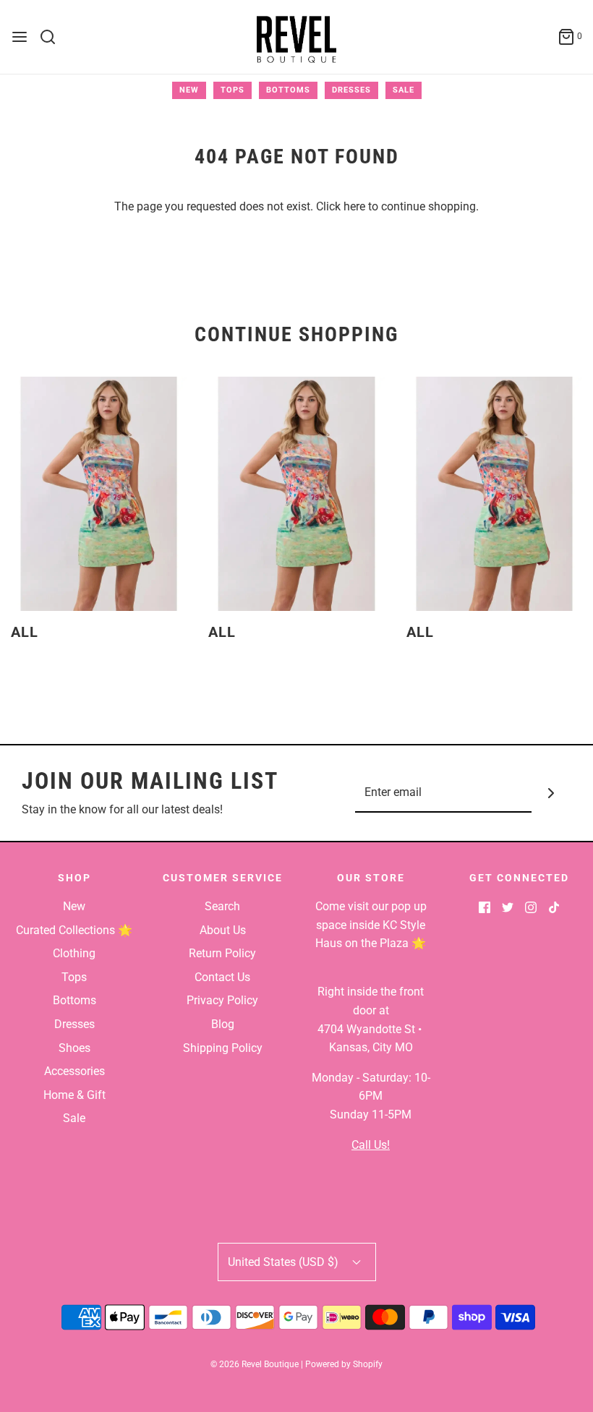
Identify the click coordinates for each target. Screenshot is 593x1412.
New (189, 90)
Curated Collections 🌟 (74, 930)
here (354, 206)
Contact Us (222, 977)
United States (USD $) (284, 1262)
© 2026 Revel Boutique (254, 1364)
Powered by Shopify (344, 1364)
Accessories (74, 1071)
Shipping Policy (223, 1048)
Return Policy (222, 953)
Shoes (74, 1048)
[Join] (551, 793)
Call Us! (370, 1145)
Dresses (351, 90)
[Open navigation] (19, 36)
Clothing (74, 953)
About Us (223, 930)
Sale (403, 90)
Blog (222, 1024)
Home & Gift (74, 1095)
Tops (232, 90)
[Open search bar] (53, 36)
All (24, 632)
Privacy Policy (222, 1000)
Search (222, 906)
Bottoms (288, 90)
